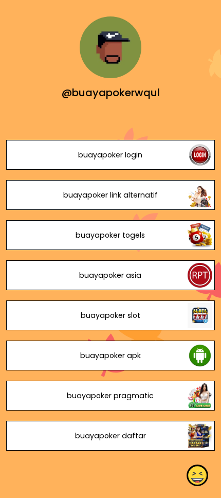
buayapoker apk (110, 355)
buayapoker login (110, 155)
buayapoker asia (110, 275)
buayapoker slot (110, 315)
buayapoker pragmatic (110, 395)
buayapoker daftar (110, 436)
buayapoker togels (110, 235)
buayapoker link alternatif (110, 195)
